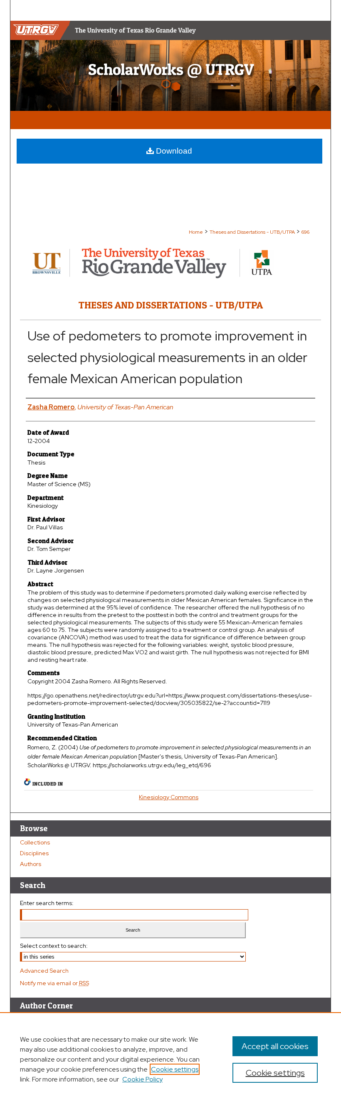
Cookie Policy (142, 1079)
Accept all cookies (275, 1046)
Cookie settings (174, 1069)
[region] (170, 1059)
